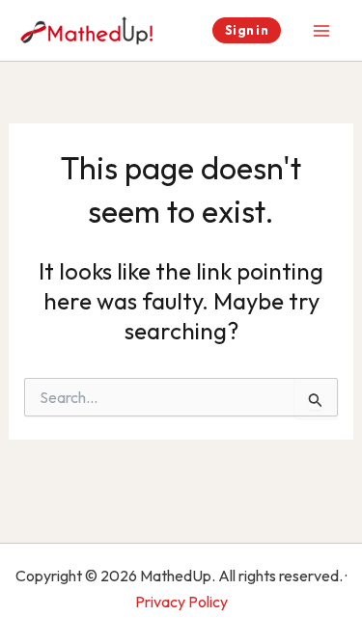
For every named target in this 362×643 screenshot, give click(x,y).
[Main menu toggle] (321, 31)
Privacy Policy (181, 601)
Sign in (246, 30)
